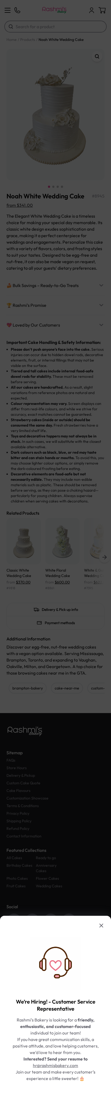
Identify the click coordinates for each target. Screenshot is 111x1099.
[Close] (101, 925)
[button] (55, 549)
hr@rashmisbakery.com (55, 1065)
